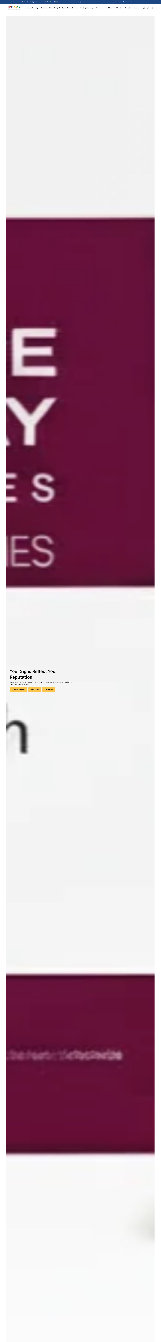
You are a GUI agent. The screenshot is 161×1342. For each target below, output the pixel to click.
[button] (32, 7)
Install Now (15, 695)
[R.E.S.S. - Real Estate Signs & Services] (14, 8)
